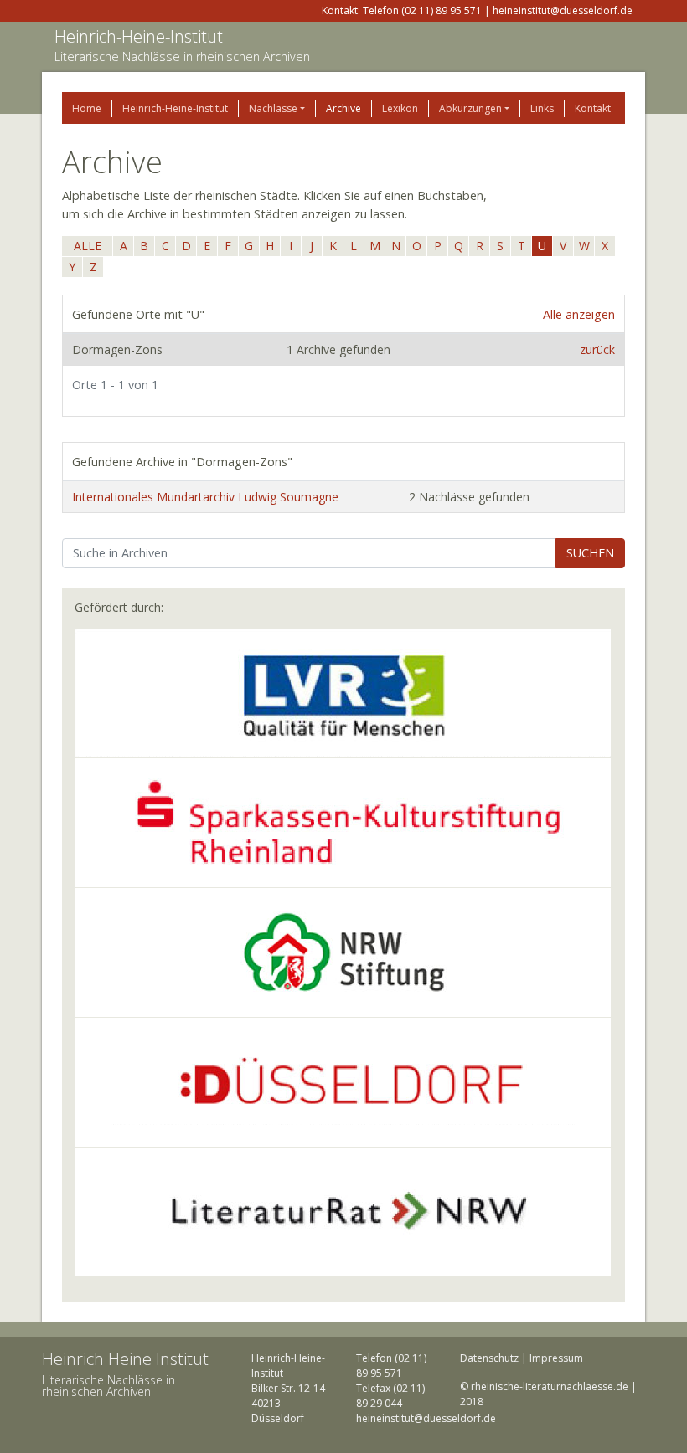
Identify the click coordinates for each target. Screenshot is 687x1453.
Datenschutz (489, 1358)
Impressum (556, 1358)
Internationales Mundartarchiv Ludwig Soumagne (205, 497)
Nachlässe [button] (273, 108)
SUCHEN (590, 553)
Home (86, 108)
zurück (597, 349)
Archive (343, 108)
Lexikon (400, 108)
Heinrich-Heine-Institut (138, 36)
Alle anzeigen (579, 314)
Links (542, 108)
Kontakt (593, 108)
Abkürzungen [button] (470, 108)
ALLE (87, 246)
